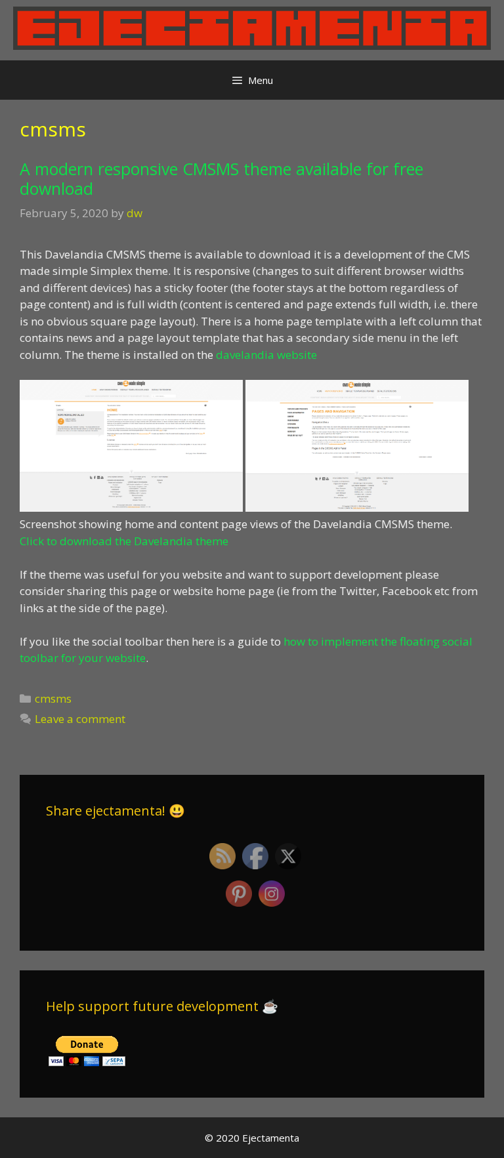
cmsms (53, 698)
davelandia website (266, 354)
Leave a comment (80, 718)
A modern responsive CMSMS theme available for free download (221, 178)
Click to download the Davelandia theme (124, 540)
